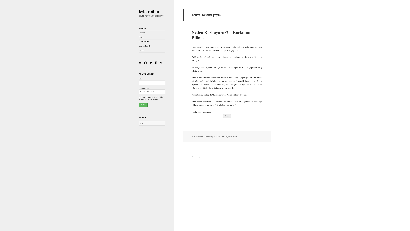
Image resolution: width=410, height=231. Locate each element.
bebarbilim (149, 11)
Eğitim (141, 37)
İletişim (141, 50)
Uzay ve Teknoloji (145, 46)
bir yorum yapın (230, 136)
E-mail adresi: (144, 88)
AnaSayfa (142, 28)
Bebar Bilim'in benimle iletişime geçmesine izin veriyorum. (151, 98)
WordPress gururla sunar (200, 157)
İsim (140, 79)
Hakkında (142, 33)
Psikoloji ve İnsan (145, 41)
